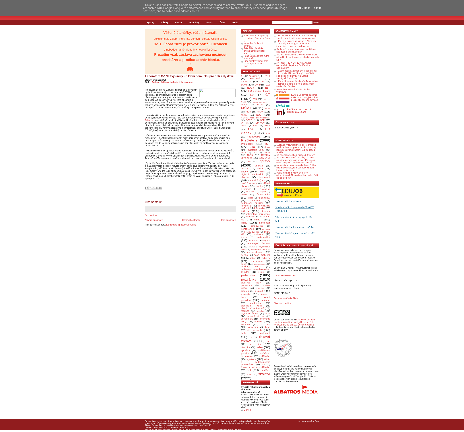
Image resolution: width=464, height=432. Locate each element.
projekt (259, 290)
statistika (266, 324)
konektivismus (257, 226)
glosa (250, 198)
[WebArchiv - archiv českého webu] (283, 356)
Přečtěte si (249, 140)
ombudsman (257, 261)
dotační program (249, 183)
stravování (253, 327)
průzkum (266, 300)
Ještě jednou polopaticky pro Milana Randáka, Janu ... (257, 38)
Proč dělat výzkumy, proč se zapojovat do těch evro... (256, 63)
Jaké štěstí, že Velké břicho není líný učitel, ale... (254, 51)
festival (244, 194)
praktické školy (251, 282)
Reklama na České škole (286, 298)
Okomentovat (151, 215)
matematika (263, 237)
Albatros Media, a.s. (286, 275)
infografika (246, 205)
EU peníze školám (259, 90)
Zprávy (150, 22)
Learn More (303, 8)
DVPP (258, 85)
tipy (250, 337)
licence (244, 237)
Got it (318, 8)
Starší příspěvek (228, 220)
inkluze (245, 211)
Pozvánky (194, 22)
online (244, 264)
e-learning (246, 189)
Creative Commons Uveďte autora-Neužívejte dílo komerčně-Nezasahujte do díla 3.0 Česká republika (294, 322)
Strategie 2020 (256, 150)
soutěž (258, 321)
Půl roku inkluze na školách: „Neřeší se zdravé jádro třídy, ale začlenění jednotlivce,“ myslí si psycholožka (296, 43)
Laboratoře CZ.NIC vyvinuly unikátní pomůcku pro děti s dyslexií (189, 76)
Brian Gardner (162, 430)
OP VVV (260, 123)
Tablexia (149, 120)
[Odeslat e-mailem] (146, 188)
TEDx (255, 152)
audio (260, 168)
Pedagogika (253, 136)
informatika (259, 208)
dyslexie (174, 82)
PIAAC (256, 125)
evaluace (250, 192)
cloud (262, 172)
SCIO (252, 146)
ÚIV (263, 365)
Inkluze (179, 22)
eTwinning (265, 189)
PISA (250, 129)
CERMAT (246, 81)
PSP (268, 133)
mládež (252, 247)
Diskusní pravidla (282, 303)
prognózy (260, 288)
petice (261, 272)
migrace (266, 240)
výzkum (251, 359)
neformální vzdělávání (260, 250)
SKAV (267, 147)
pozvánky (248, 279)
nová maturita (262, 254)
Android (156, 82)
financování (263, 194)
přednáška (255, 303)
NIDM (248, 111)
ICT (267, 95)
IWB (255, 99)
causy (244, 171)
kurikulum (258, 234)
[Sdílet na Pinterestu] (160, 188)
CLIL (263, 82)
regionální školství (250, 313)
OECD (249, 120)
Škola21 (249, 374)
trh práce (255, 344)
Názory (164, 22)
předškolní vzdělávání (252, 308)
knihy (244, 222)
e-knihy (258, 186)
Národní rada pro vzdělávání (255, 118)
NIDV (260, 111)
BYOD (267, 76)
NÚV (258, 114)
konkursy (266, 229)
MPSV (260, 104)
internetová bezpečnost (258, 214)
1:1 (242, 76)
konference (247, 228)
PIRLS (267, 125)
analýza (259, 165)
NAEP (267, 108)
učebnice (245, 347)
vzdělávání (264, 356)
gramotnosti (264, 198)
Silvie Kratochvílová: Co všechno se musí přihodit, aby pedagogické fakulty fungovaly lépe (297, 57)
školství (264, 374)
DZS (268, 85)
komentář (264, 222)
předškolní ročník (251, 305)
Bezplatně (255, 78)
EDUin (250, 87)
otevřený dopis (251, 266)
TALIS (243, 152)
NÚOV (244, 115)
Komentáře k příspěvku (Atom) (181, 225)
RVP (267, 143)
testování (265, 333)
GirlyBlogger (216, 430)
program (245, 291)
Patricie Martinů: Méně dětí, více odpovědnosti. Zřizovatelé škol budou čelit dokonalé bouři (297, 175)
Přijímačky (247, 143)
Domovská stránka (191, 220)
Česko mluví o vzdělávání (255, 367)
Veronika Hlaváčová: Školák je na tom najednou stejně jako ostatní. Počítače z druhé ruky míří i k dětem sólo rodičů (295, 160)
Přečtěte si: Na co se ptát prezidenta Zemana (299, 110)
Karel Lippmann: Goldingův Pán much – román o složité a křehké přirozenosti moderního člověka (297, 84)
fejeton (263, 192)
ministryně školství (258, 243)
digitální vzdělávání (252, 174)
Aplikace (165, 82)
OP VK (244, 123)
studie (267, 327)
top (268, 341)
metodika (252, 240)
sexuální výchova (255, 316)
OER (262, 120)
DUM (244, 84)
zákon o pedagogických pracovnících (255, 362)
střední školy (254, 330)
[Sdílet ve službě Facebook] (157, 188)
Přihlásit (314, 422)
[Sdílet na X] (153, 188)
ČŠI (249, 370)
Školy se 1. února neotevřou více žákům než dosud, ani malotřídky (296, 50)
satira (267, 313)
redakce (260, 311)
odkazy (266, 257)
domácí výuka (257, 180)
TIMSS (267, 152)
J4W (239, 430)
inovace (266, 211)
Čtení (222, 22)
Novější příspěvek (154, 220)
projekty (245, 294)
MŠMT (209, 22)
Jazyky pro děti (259, 102)
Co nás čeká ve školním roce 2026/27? (295, 155)
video (259, 347)
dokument (264, 177)
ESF (267, 87)
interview (250, 216)
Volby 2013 (264, 157)
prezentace (246, 285)
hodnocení (255, 200)
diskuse (245, 177)
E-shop (247, 410)
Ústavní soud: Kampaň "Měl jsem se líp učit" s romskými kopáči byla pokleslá (297, 36)
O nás (235, 22)
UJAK (250, 155)
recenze (245, 311)
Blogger (303, 422)
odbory (253, 258)
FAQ (252, 95)
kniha (257, 219)
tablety (244, 333)
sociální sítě (247, 319)
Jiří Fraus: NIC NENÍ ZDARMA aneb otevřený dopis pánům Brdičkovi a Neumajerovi (293, 65)
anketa (244, 168)
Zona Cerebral (196, 430)
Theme (148, 430)
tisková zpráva (185, 82)
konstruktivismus (251, 232)
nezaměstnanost (255, 252)
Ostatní (244, 125)
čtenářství (265, 370)
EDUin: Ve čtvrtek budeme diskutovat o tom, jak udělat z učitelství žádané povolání (304, 97)
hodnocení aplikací (252, 203)
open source (260, 264)
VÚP (249, 161)
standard (245, 324)
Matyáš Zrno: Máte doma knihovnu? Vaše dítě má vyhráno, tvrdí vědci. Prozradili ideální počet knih (296, 168)
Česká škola (151, 422)
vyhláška (245, 350)
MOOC (244, 104)
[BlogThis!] (150, 188)
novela (244, 255)
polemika (248, 275)
